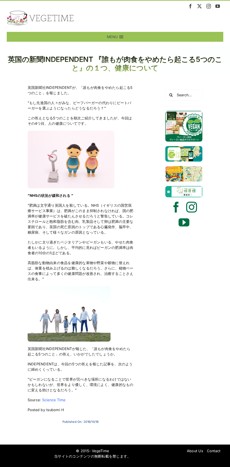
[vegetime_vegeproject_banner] (183, 112)
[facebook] (190, 6)
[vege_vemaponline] (183, 148)
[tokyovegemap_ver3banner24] (183, 168)
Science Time (54, 400)
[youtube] (217, 6)
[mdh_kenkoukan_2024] (183, 188)
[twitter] (199, 6)
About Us (195, 451)
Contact (214, 451)
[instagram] (208, 6)
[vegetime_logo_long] (40, 12)
